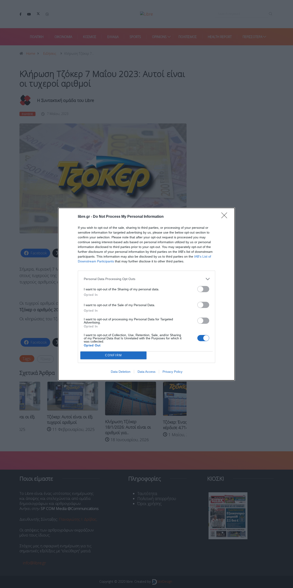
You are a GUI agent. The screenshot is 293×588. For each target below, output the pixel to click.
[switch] (203, 289)
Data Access (146, 371)
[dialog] (146, 294)
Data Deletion (120, 371)
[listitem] (146, 279)
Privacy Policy (172, 371)
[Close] (225, 216)
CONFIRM (113, 355)
